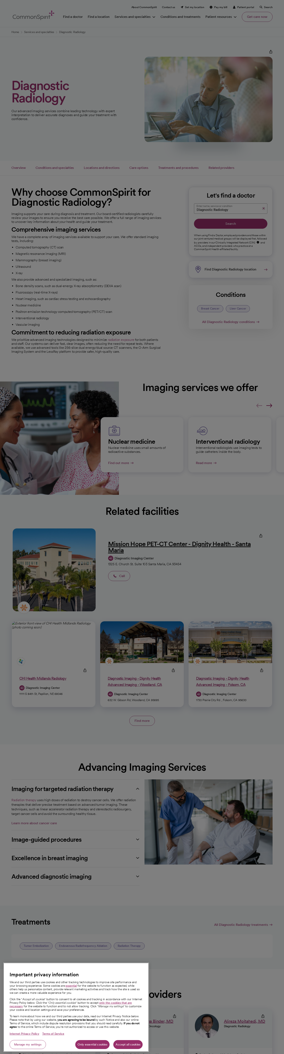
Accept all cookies (128, 1044)
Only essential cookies (92, 1044)
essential (71, 985)
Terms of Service (53, 1033)
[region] (76, 1007)
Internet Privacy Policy (24, 1033)
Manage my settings (27, 1044)
